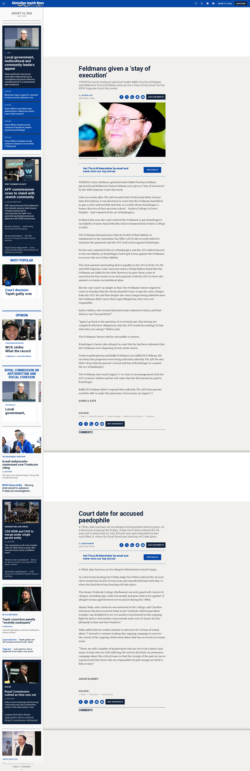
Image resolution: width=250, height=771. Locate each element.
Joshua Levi (87, 95)
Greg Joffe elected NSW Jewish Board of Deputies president (21, 249)
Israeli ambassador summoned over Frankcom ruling (20, 464)
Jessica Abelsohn (14, 202)
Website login (225, 4)
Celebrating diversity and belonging (19, 227)
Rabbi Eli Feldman (96, 416)
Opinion (22, 315)
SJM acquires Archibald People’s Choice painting (21, 573)
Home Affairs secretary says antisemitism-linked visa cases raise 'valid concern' (19, 111)
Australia (150, 416)
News (83, 416)
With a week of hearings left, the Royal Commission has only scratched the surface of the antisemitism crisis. (21, 704)
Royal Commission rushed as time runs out (20, 693)
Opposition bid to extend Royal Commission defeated (21, 719)
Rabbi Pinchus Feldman (133, 416)
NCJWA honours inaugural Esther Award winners (20, 238)
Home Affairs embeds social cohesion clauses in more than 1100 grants (19, 143)
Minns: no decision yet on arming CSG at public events (21, 562)
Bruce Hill (8, 626)
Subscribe (241, 4)
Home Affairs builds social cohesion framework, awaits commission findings (18, 127)
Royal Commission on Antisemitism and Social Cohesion (22, 373)
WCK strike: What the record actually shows (18, 351)
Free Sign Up (152, 170)
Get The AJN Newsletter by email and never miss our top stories (105, 170)
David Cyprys (107, 694)
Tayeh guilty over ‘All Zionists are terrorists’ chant (18, 295)
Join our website (156, 97)
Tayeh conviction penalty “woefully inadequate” (18, 621)
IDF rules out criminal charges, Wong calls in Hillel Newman (20, 476)
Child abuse (94, 694)
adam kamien (87, 544)
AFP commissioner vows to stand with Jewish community (20, 193)
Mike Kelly (11, 356)
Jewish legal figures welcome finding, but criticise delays (20, 631)
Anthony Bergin (24, 356)
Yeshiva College (113, 416)
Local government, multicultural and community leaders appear (20, 63)
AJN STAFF (8, 472)
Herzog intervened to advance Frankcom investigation (17, 488)
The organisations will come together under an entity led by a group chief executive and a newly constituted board (21, 549)
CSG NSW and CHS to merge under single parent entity (19, 535)
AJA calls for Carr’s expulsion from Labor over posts (17, 650)
